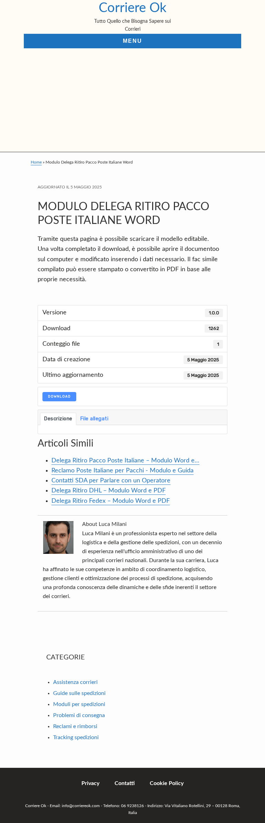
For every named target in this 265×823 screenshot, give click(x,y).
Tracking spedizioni (76, 737)
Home (36, 162)
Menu (132, 41)
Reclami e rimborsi (75, 726)
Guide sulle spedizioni (79, 693)
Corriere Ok (132, 7)
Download (59, 396)
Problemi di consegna (79, 715)
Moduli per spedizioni (79, 704)
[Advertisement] (132, 100)
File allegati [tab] (94, 418)
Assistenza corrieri (75, 682)
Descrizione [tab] (58, 418)
